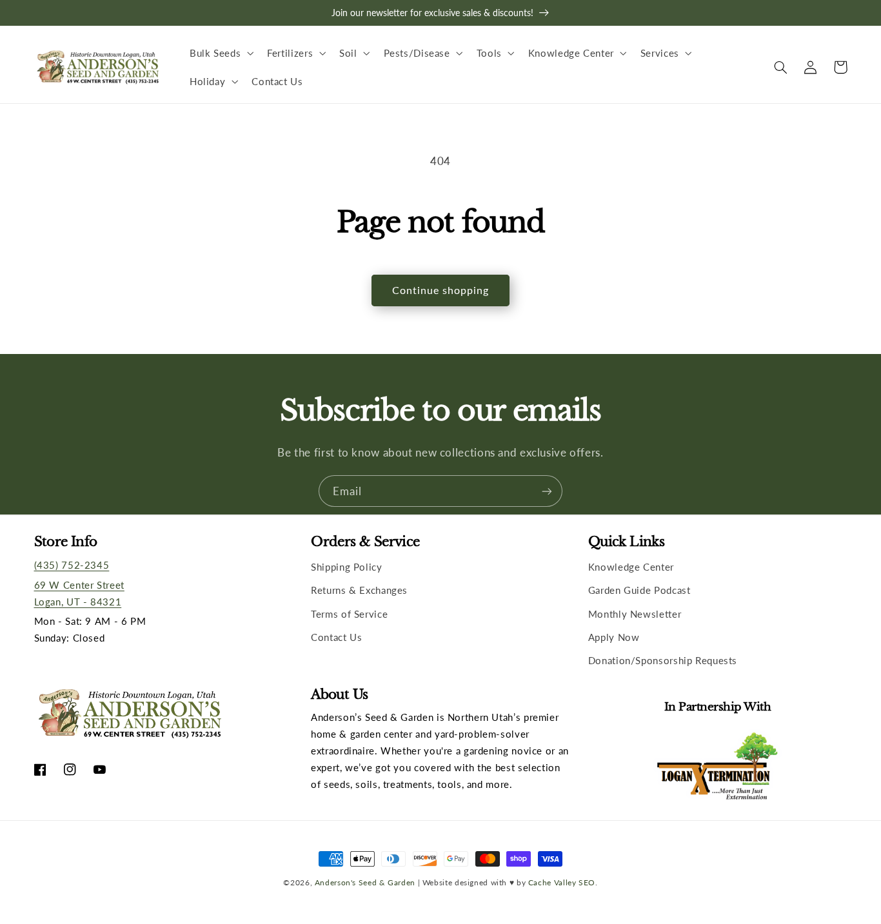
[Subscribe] (547, 491)
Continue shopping (441, 290)
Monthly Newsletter (634, 614)
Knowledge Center (631, 567)
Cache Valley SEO (561, 882)
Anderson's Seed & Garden (365, 882)
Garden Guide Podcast (639, 590)
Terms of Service (349, 614)
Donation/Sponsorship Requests (662, 660)
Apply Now (614, 637)
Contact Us (336, 637)
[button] (220, 53)
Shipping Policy (346, 567)
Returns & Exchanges (359, 590)
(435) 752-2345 (72, 565)
